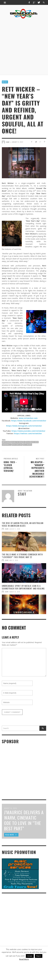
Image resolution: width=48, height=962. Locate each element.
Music (4, 82)
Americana (5, 442)
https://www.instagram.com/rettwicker (24, 426)
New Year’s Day (17, 445)
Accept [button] (29, 956)
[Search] (5, 2)
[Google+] (34, 2)
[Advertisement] (24, 47)
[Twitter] (38, 2)
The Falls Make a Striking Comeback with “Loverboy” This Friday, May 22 (22, 556)
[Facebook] (29, 2)
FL (24, 442)
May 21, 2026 (13, 560)
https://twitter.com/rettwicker (28, 433)
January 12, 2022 (17, 142)
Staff (6, 529)
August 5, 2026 (14, 529)
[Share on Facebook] (31, 141)
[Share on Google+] (40, 141)
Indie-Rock (34, 442)
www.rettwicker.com (28, 418)
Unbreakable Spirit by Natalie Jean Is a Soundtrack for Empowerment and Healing (23, 587)
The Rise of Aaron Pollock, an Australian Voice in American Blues (22, 524)
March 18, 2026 (14, 592)
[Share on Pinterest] (44, 141)
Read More (24, 959)
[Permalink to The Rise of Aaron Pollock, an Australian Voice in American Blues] (24, 541)
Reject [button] (38, 956)
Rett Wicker (27, 445)
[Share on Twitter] (36, 141)
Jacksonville (6, 445)
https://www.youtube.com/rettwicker (28, 431)
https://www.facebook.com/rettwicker (28, 420)
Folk (28, 442)
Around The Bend (16, 442)
